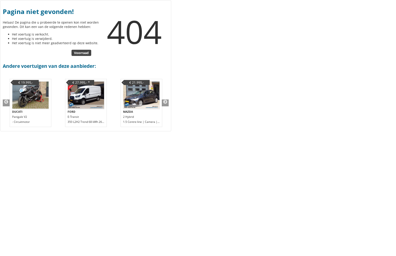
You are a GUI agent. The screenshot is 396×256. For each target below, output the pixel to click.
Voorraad (81, 53)
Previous (6, 102)
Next (165, 102)
